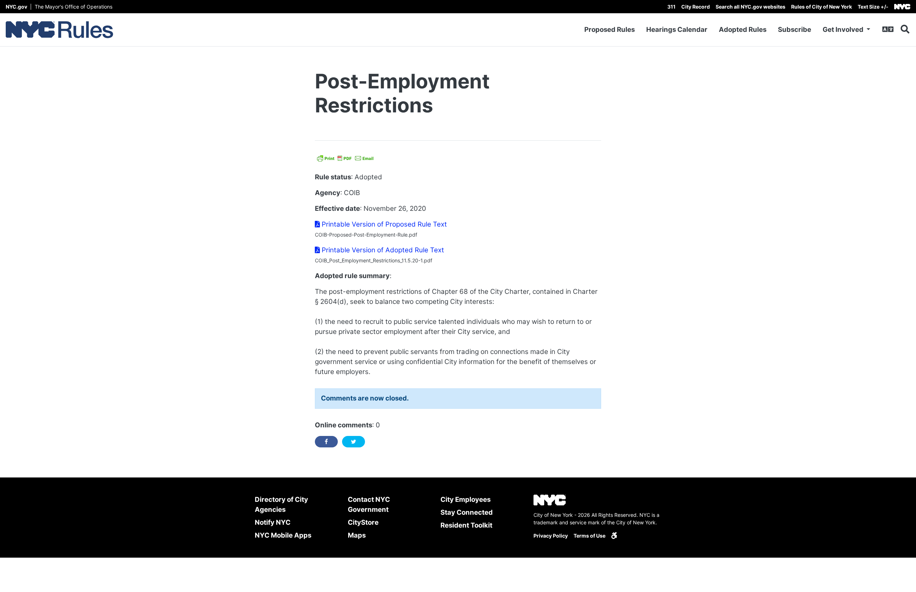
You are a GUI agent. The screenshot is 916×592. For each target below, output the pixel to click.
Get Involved (844, 29)
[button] (873, 6)
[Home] (59, 29)
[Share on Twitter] (353, 441)
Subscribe (794, 29)
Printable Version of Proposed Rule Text (383, 224)
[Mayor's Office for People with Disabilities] (614, 536)
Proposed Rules (609, 29)
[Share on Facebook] (326, 441)
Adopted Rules (742, 29)
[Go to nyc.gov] (902, 6)
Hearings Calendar (676, 29)
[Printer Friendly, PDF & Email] (345, 157)
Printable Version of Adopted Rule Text (382, 250)
